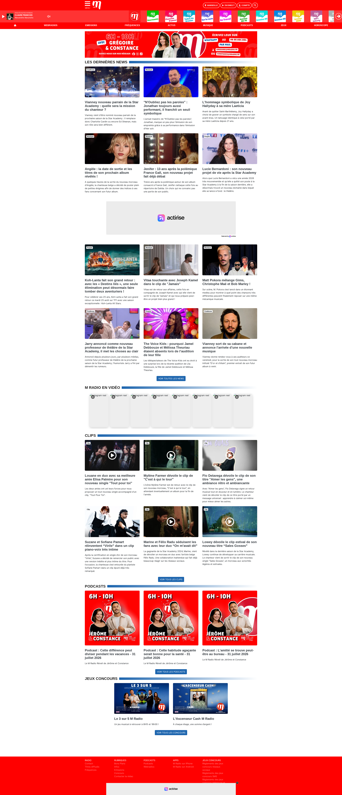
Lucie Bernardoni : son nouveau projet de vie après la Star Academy (229, 170)
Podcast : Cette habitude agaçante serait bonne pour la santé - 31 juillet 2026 (170, 654)
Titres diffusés (92, 766)
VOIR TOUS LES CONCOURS (171, 732)
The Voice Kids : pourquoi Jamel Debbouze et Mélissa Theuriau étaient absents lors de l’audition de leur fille (169, 349)
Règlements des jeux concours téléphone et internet (213, 782)
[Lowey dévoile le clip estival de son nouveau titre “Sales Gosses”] (230, 521)
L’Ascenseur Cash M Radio (193, 718)
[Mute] (49, 16)
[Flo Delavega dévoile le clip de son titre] (230, 455)
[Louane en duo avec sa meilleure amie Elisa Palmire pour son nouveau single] (112, 455)
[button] (99, 410)
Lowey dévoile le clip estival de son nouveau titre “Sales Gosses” (229, 543)
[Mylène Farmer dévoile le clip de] (171, 455)
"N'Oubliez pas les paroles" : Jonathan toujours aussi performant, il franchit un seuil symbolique (167, 107)
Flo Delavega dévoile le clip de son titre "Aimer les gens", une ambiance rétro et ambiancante (229, 479)
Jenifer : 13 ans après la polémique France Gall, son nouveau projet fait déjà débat (170, 172)
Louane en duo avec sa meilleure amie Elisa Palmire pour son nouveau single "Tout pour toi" (110, 479)
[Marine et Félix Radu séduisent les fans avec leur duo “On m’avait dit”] (171, 521)
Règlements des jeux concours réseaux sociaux (212, 766)
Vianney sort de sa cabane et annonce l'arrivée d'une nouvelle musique (227, 347)
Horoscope (321, 25)
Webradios (50, 25)
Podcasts (247, 25)
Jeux (283, 25)
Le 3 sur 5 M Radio (128, 718)
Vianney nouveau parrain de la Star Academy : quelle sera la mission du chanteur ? (111, 105)
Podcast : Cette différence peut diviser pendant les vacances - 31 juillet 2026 (110, 654)
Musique (208, 25)
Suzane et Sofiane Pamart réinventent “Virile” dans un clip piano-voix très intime (109, 545)
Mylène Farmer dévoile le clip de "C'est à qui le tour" (168, 477)
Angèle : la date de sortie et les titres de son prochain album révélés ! (108, 172)
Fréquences (132, 25)
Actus (171, 25)
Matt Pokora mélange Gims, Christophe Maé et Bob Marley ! (226, 282)
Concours (119, 773)
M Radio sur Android (183, 766)
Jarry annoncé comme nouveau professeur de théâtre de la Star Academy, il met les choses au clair (111, 347)
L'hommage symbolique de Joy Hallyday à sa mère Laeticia (226, 104)
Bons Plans (119, 763)
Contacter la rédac (123, 776)
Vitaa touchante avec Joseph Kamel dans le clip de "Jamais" (171, 282)
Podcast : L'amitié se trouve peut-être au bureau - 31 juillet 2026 (228, 652)
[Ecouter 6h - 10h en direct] (171, 44)
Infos (116, 766)
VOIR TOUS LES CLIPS (171, 579)
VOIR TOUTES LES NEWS (171, 378)
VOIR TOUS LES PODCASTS (171, 671)
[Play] (3, 16)
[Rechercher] (255, 5)
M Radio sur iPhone (183, 763)
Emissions (91, 25)
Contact (89, 763)
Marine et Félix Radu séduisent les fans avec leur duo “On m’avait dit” (170, 543)
